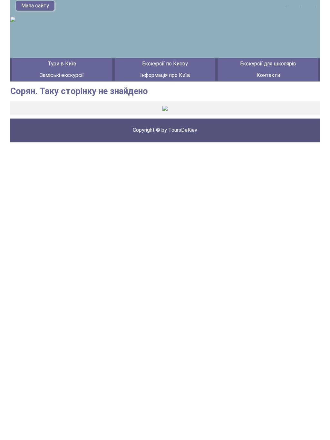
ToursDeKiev (182, 130)
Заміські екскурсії (62, 75)
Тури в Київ (62, 64)
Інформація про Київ (165, 75)
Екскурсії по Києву (165, 64)
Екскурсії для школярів (268, 64)
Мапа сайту (35, 6)
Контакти (268, 75)
